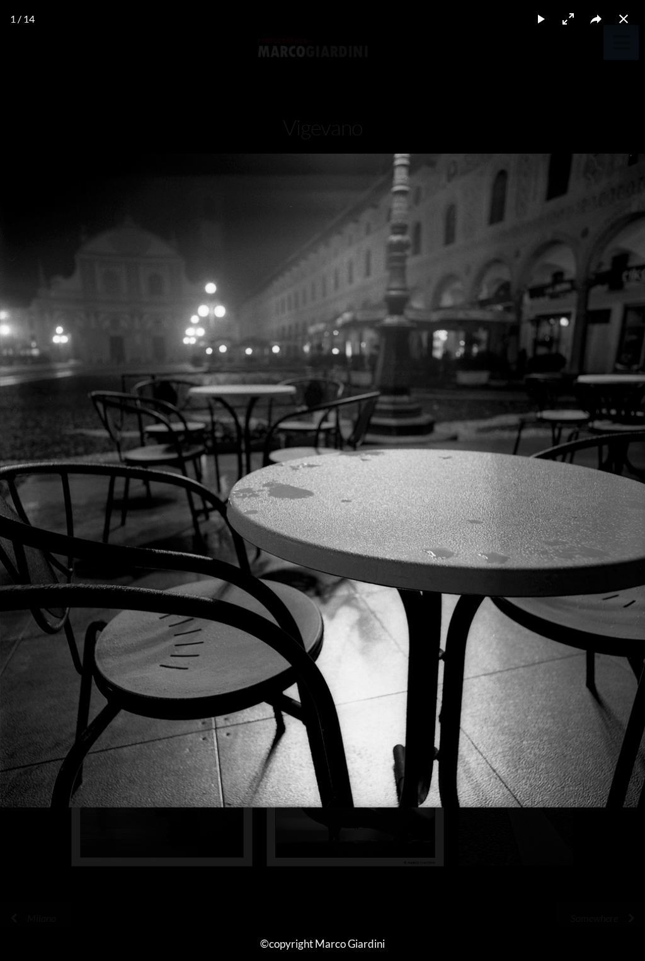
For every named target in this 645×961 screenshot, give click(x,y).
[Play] (540, 19)
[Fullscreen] (568, 19)
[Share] (596, 19)
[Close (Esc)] (623, 19)
